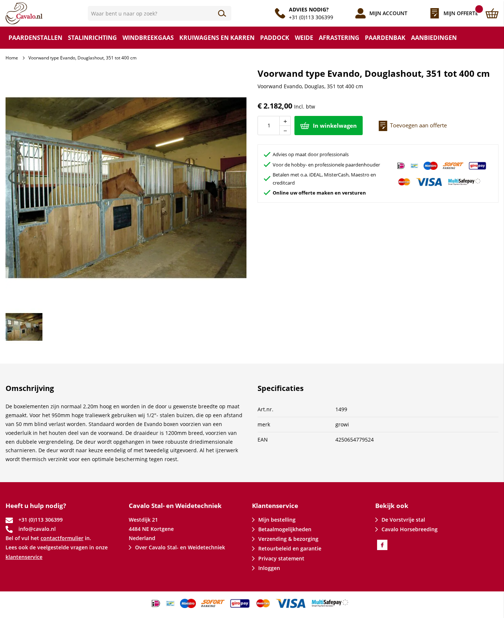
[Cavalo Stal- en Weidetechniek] (47, 13)
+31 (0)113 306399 (311, 17)
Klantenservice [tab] (275, 505)
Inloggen (269, 567)
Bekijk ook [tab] (391, 505)
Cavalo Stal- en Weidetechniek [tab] (175, 505)
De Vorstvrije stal (403, 519)
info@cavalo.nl (37, 528)
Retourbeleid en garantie (289, 548)
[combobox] (160, 13)
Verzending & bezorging (288, 538)
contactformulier (62, 538)
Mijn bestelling (277, 519)
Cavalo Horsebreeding (410, 529)
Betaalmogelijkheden (284, 529)
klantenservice (24, 556)
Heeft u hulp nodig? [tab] (36, 505)
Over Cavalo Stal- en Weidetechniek (180, 547)
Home (12, 58)
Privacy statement (281, 558)
